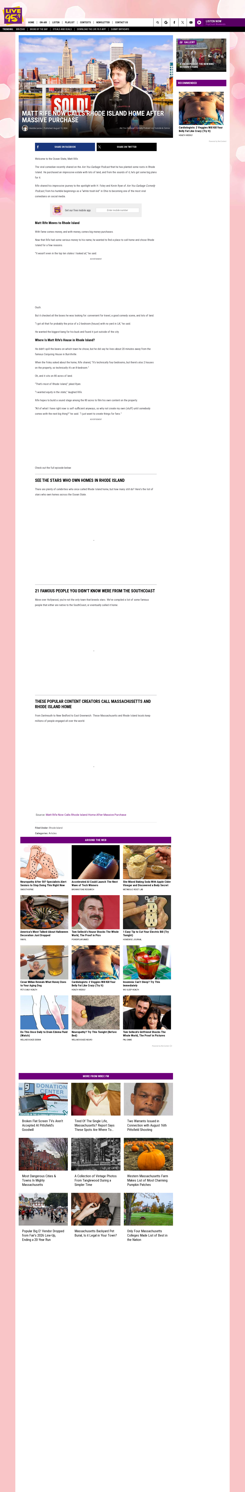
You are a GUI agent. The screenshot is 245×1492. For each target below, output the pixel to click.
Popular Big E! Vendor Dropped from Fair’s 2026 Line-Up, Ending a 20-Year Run (43, 1235)
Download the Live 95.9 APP (91, 29)
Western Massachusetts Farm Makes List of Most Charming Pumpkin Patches (147, 1180)
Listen (56, 22)
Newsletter (103, 22)
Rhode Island (55, 828)
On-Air (43, 22)
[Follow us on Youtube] (191, 22)
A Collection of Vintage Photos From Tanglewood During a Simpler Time (95, 1180)
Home (31, 22)
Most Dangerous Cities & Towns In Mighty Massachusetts (39, 1180)
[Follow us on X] (182, 22)
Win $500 (20, 29)
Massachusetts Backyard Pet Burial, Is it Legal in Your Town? (95, 1233)
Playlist (69, 22)
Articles (53, 833)
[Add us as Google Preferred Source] (166, 22)
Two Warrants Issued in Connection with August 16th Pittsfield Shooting (147, 1125)
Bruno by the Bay (39, 29)
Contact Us (121, 22)
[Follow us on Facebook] (174, 22)
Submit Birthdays (120, 29)
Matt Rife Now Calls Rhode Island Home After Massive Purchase (86, 814)
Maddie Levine (35, 128)
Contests (85, 22)
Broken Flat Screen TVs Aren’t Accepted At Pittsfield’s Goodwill (42, 1125)
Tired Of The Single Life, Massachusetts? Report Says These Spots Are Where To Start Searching (94, 1125)
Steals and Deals (62, 29)
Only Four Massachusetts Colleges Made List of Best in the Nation (147, 1235)
